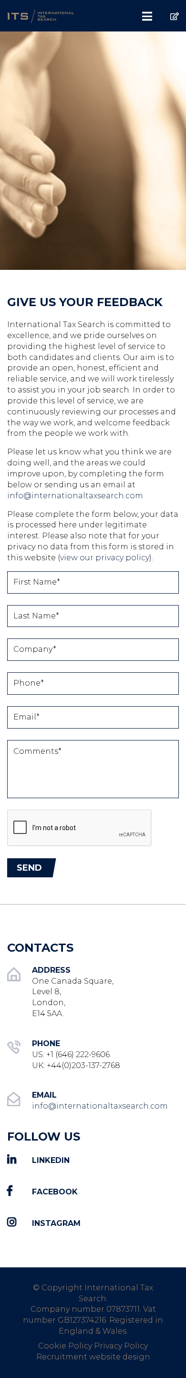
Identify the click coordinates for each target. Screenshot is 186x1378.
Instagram (56, 1223)
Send (29, 868)
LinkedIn (51, 1160)
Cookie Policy (65, 1345)
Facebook (55, 1191)
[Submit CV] (167, 12)
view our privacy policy (104, 557)
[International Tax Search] (46, 15)
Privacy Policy (121, 1345)
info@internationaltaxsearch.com (75, 495)
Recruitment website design (93, 1356)
